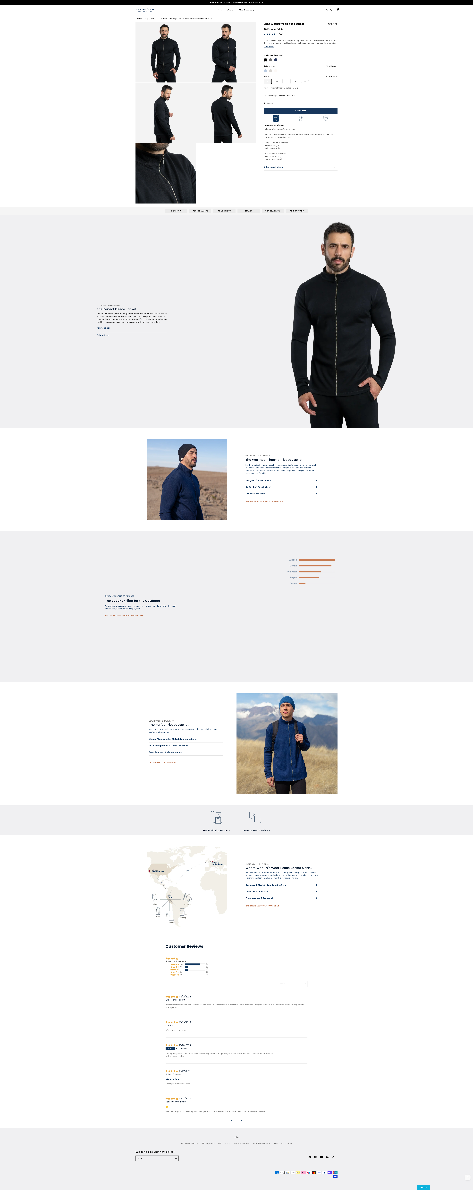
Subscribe (260, 602)
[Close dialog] (281, 568)
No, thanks (260, 610)
